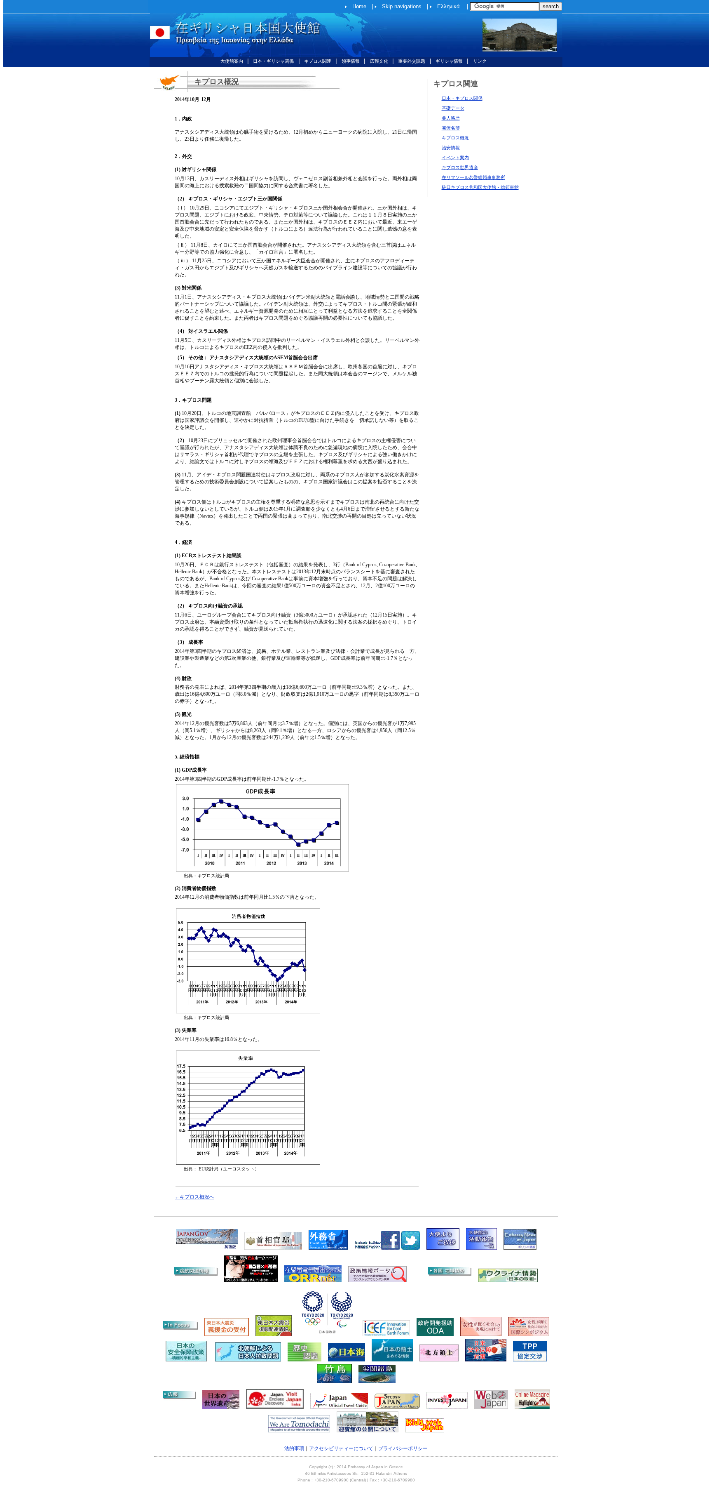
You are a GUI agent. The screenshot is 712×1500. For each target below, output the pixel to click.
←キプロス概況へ (194, 1197)
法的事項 (294, 1448)
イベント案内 (455, 157)
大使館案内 (231, 61)
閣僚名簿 (451, 127)
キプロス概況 (455, 137)
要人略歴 (451, 117)
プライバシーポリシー (403, 1448)
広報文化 (379, 61)
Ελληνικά (448, 6)
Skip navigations (402, 6)
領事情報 (351, 61)
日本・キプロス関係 (462, 98)
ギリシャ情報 (449, 61)
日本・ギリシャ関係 (273, 61)
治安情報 (451, 147)
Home (359, 6)
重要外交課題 (411, 61)
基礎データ (453, 108)
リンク (480, 61)
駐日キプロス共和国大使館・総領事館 (480, 187)
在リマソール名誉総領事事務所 (473, 177)
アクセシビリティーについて (341, 1448)
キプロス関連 (317, 61)
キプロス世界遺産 (460, 167)
